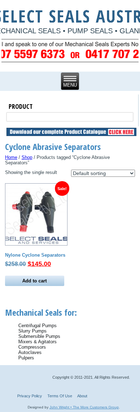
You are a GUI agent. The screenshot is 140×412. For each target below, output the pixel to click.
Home (11, 157)
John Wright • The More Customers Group (84, 407)
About (82, 396)
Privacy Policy (29, 396)
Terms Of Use (59, 396)
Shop (27, 157)
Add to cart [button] (34, 280)
